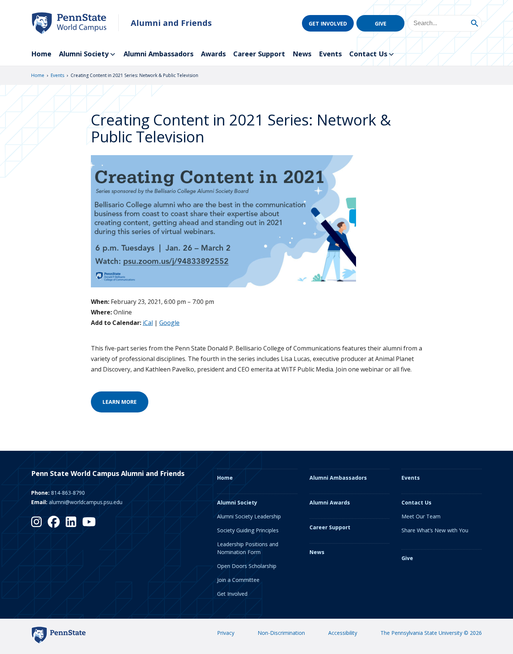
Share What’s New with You (434, 530)
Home (41, 53)
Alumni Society (84, 53)
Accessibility (342, 632)
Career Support (259, 53)
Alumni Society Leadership (249, 516)
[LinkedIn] (71, 522)
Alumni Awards (329, 502)
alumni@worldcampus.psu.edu (85, 502)
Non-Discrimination (281, 632)
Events (330, 53)
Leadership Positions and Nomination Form (247, 548)
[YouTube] (89, 522)
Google (169, 323)
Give (380, 23)
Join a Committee (238, 579)
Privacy (225, 632)
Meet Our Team (421, 516)
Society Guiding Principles (248, 530)
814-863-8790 (68, 492)
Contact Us (368, 53)
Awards (213, 53)
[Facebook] (54, 522)
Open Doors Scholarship (246, 565)
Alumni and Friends (171, 22)
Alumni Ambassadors (158, 53)
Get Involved (328, 23)
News (302, 53)
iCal (148, 323)
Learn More (120, 401)
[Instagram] (36, 522)
